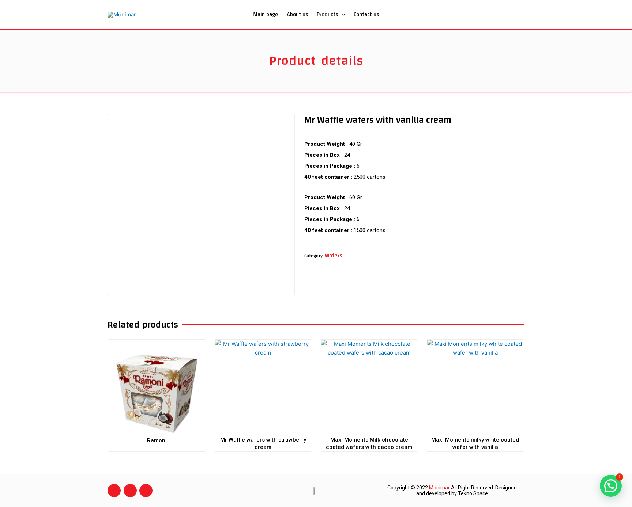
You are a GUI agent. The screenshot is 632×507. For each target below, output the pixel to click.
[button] (341, 14)
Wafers (333, 256)
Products (327, 14)
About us (297, 14)
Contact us (366, 14)
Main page (265, 14)
